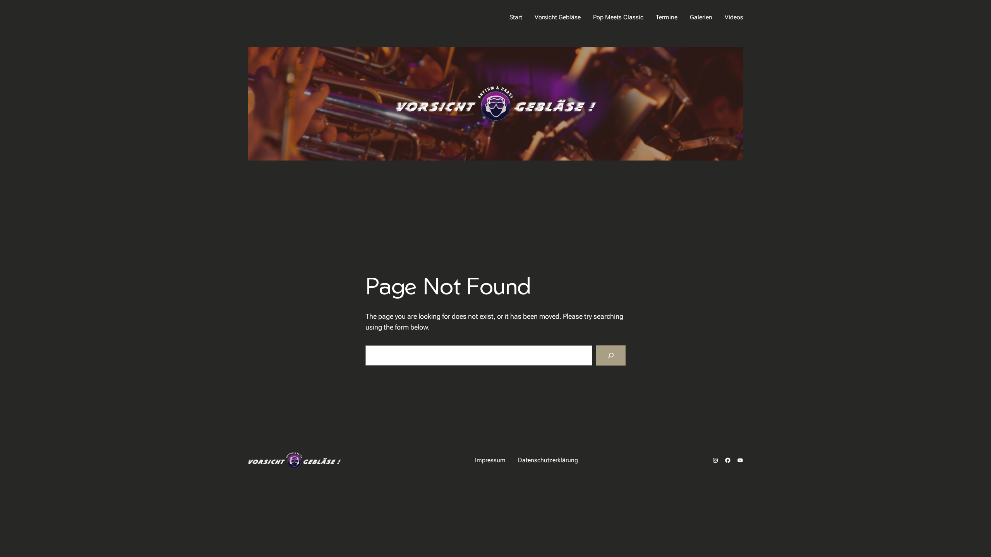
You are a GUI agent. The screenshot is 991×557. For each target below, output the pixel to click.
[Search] (611, 355)
